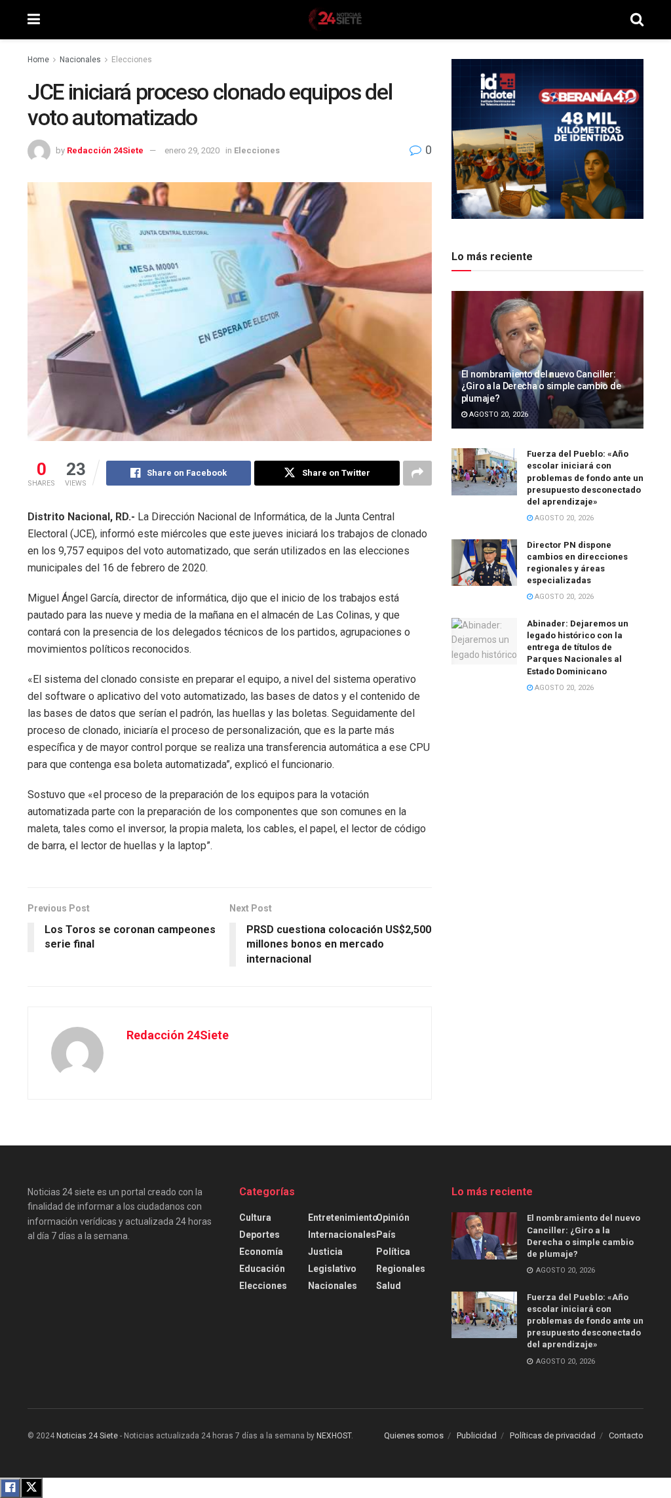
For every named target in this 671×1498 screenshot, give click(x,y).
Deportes (259, 1234)
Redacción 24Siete (105, 150)
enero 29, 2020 (192, 150)
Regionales (400, 1268)
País (386, 1234)
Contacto (626, 1435)
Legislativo (332, 1268)
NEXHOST (333, 1435)
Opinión (393, 1217)
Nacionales (80, 59)
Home (38, 59)
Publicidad (477, 1435)
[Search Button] (636, 19)
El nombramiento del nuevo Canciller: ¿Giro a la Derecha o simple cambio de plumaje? (541, 386)
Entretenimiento (343, 1217)
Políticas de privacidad (553, 1435)
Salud (388, 1285)
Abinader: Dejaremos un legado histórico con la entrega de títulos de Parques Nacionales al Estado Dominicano (577, 647)
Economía (261, 1251)
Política (393, 1251)
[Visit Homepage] (334, 20)
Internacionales (342, 1234)
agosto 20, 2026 (497, 414)
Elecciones (131, 59)
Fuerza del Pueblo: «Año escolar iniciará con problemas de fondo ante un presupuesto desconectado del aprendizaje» (585, 478)
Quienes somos (414, 1435)
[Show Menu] (34, 19)
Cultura (255, 1217)
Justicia (325, 1251)
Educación (262, 1268)
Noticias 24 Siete (87, 1435)
